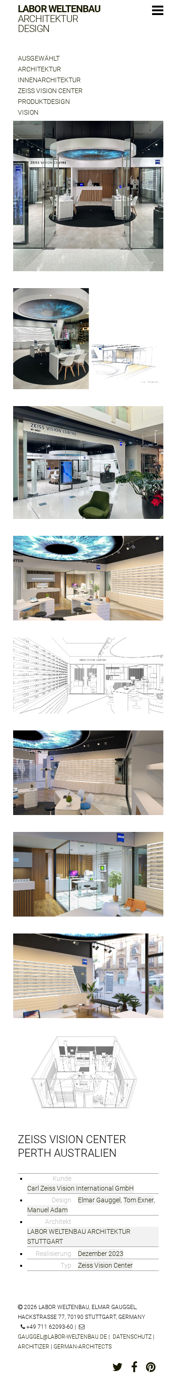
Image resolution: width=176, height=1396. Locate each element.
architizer (33, 1346)
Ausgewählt (39, 58)
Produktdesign (44, 101)
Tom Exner (138, 1200)
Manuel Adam (47, 1210)
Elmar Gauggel (99, 1200)
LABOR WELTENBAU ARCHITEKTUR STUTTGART (78, 1236)
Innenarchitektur (49, 80)
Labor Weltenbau (59, 19)
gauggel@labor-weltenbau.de (62, 1336)
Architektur (39, 69)
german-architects (83, 1346)
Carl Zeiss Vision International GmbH (80, 1188)
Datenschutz (132, 1336)
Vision (28, 112)
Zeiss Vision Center (50, 90)
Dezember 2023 (100, 1253)
